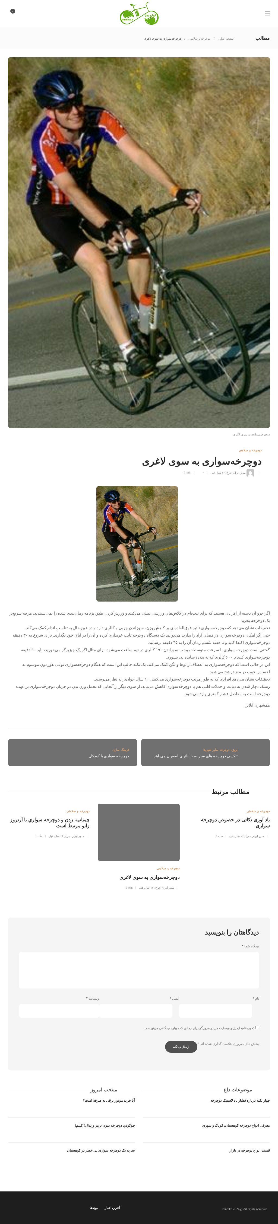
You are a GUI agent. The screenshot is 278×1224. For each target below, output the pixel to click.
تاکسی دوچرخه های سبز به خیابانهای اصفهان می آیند (196, 756)
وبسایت (92, 998)
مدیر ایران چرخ (236, 472)
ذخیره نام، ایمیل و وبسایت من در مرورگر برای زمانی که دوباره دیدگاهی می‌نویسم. (199, 1028)
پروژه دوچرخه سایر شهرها (220, 749)
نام (256, 998)
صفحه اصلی (226, 38)
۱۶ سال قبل (217, 472)
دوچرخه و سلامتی (199, 38)
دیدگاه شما (250, 946)
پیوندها (94, 1208)
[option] (229, 820)
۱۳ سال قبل (146, 887)
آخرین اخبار (112, 1208)
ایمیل (174, 998)
